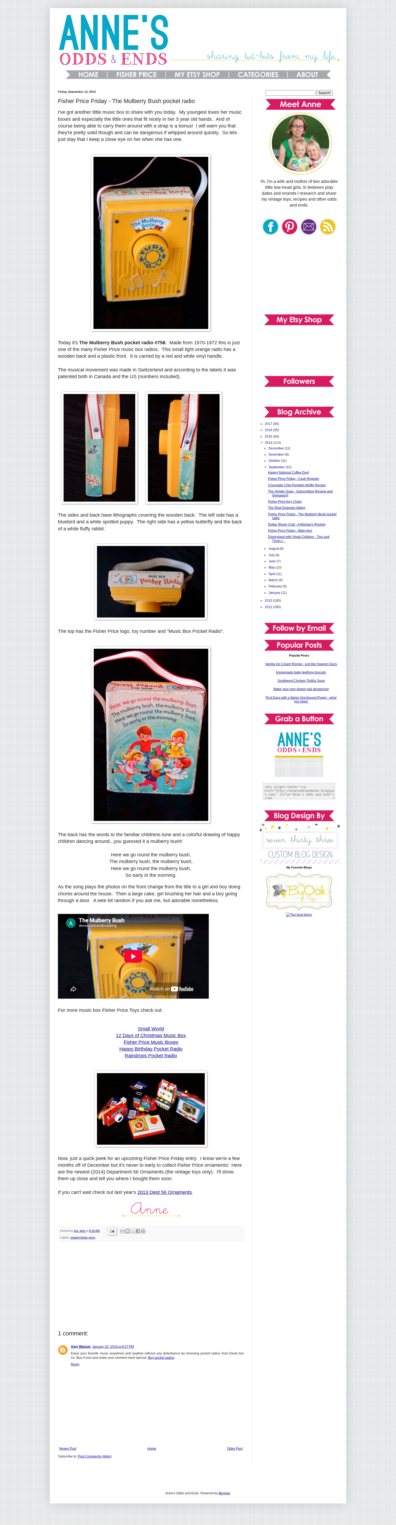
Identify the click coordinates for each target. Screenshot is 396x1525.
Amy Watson (81, 1347)
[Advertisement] (151, 1286)
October (275, 461)
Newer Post (67, 1448)
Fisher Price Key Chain (285, 501)
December (277, 448)
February (276, 586)
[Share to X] (133, 1231)
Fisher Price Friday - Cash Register (293, 479)
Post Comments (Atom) (95, 1456)
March (274, 580)
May (272, 567)
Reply (75, 1364)
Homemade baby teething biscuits (301, 672)
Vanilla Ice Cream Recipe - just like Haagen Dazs (301, 664)
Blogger (224, 1493)
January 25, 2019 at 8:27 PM (113, 1347)
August (274, 549)
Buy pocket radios (161, 1358)
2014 (269, 443)
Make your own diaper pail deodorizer (301, 689)
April (272, 574)
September (277, 467)
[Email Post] (111, 1230)
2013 (269, 600)
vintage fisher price (82, 1237)
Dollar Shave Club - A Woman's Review (296, 524)
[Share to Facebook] (138, 1231)
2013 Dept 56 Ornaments (164, 1192)
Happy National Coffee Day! (288, 472)
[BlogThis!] (127, 1231)
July (272, 555)
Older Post (234, 1448)
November (277, 454)
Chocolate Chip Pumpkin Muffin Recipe (297, 485)
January (275, 593)
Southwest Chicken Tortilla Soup (301, 681)
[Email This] (122, 1231)
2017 (269, 424)
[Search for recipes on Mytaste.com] (299, 915)
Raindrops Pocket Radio (151, 1055)
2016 (269, 430)
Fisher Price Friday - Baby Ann (290, 531)
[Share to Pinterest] (143, 1231)
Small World (151, 1028)
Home (151, 1448)
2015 (269, 436)
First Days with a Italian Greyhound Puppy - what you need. (301, 699)
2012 (269, 607)
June (273, 561)
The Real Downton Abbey (286, 508)
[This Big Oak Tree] (299, 910)
